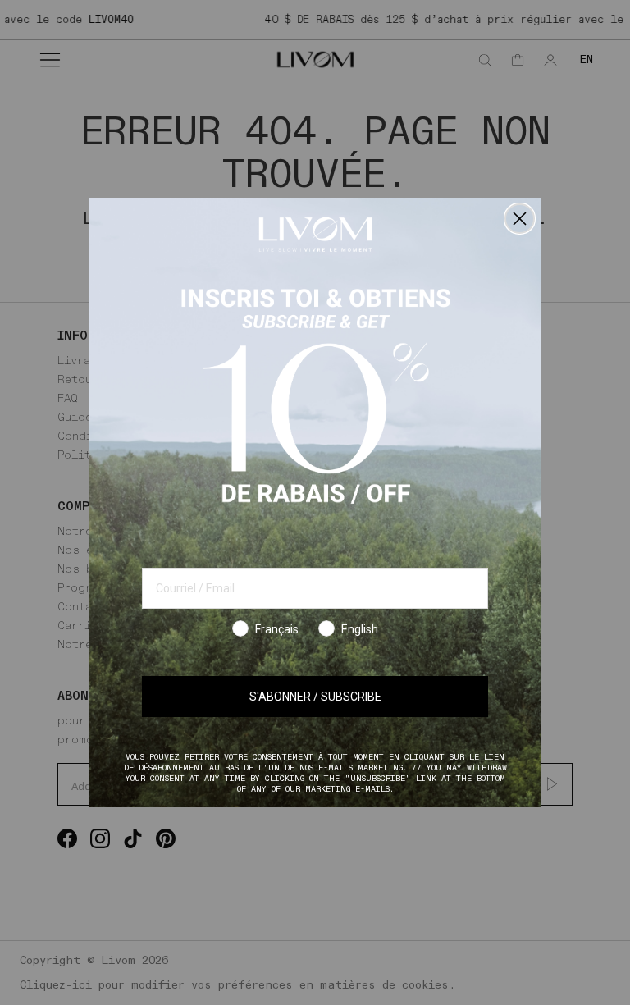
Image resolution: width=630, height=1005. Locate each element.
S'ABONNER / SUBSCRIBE (315, 696)
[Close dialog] (519, 218)
